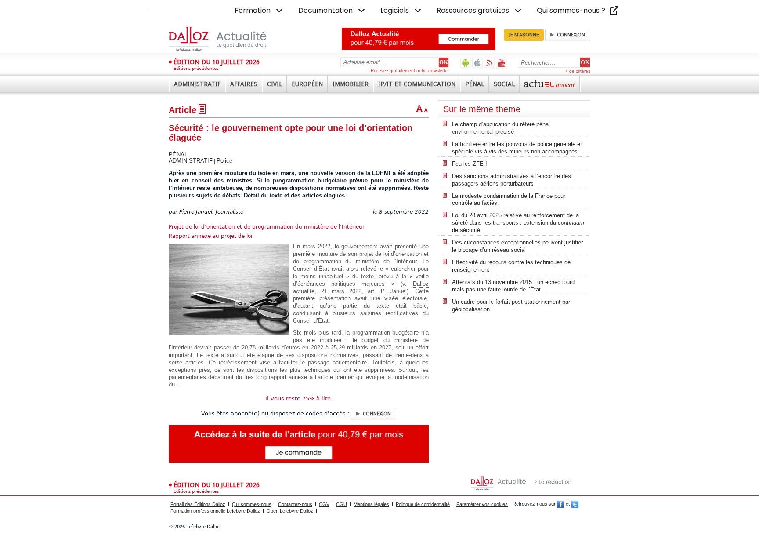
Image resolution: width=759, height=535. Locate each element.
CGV (324, 504)
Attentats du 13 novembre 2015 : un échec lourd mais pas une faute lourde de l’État (513, 286)
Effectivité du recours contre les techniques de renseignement (511, 266)
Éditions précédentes (196, 68)
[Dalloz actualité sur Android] (466, 62)
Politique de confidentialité (423, 504)
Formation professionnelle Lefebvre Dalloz (215, 510)
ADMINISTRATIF (191, 160)
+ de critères (577, 71)
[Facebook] (560, 504)
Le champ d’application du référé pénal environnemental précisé (501, 128)
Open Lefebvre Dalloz (290, 510)
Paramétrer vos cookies (482, 504)
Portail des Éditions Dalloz (197, 504)
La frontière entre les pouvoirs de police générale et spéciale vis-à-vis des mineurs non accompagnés (517, 148)
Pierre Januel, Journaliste (211, 212)
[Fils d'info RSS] (489, 62)
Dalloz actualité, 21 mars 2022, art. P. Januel (361, 287)
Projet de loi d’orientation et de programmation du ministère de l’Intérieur (267, 227)
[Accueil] (227, 39)
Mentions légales (371, 504)
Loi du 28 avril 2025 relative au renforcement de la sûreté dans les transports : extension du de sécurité (518, 222)
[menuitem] (260, 11)
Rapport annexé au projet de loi (210, 236)
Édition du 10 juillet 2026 (216, 62)
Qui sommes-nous (251, 504)
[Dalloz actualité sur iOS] (478, 62)
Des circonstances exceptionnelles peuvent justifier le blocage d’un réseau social (517, 246)
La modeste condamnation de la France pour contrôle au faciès (508, 200)
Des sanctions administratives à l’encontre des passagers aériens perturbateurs (511, 180)
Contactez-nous (295, 504)
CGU (341, 504)
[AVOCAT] (550, 84)
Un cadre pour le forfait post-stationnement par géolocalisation (511, 305)
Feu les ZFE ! (469, 163)
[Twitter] (574, 504)
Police (224, 160)
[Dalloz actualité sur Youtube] (501, 62)
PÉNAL (178, 154)
